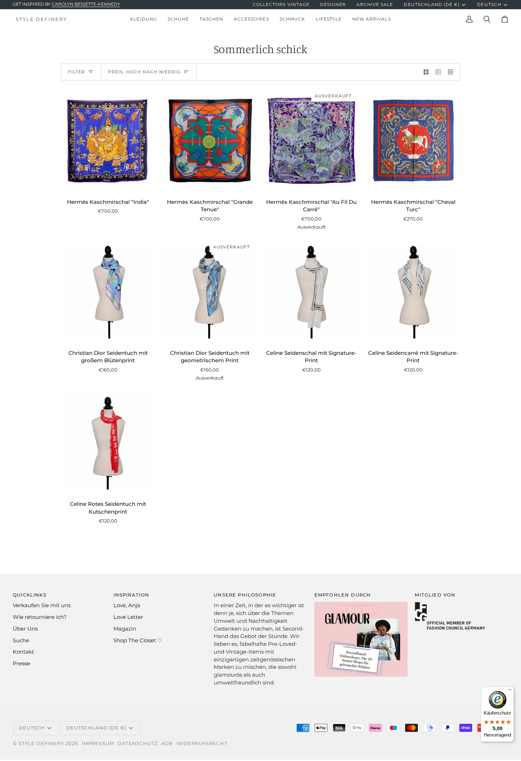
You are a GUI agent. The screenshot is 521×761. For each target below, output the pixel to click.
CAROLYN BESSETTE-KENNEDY (86, 4)
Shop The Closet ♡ (137, 640)
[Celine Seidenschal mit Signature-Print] (311, 291)
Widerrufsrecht (202, 743)
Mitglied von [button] (435, 595)
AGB (167, 743)
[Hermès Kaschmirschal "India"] (108, 140)
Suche (21, 640)
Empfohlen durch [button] (342, 595)
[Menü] (509, 691)
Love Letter (128, 617)
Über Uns (25, 629)
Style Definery (41, 743)
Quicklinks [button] (29, 595)
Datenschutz (138, 743)
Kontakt (23, 652)
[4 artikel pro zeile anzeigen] (452, 72)
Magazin (124, 629)
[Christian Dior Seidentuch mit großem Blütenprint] (108, 291)
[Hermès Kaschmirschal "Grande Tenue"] (209, 140)
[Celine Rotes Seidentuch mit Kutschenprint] (108, 442)
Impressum (98, 743)
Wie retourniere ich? (40, 617)
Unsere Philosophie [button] (245, 595)
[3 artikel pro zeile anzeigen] (438, 72)
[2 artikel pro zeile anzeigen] (426, 72)
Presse (21, 663)
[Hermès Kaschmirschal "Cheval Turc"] (413, 140)
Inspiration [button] (131, 595)
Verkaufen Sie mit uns (42, 605)
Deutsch (489, 4)
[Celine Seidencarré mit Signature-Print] (413, 291)
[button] (143, 19)
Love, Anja (126, 605)
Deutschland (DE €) (432, 4)
